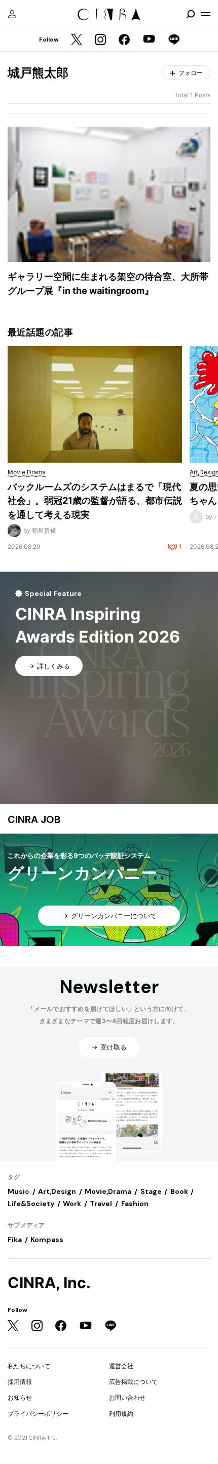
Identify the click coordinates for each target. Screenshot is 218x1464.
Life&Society (31, 1203)
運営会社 (121, 1366)
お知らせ (20, 1397)
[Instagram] (100, 40)
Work (72, 1203)
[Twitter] (76, 40)
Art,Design (57, 1191)
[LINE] (173, 40)
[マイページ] (12, 14)
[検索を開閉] (190, 14)
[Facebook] (124, 40)
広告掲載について (133, 1381)
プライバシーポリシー (38, 1413)
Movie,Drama (108, 1191)
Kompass (46, 1239)
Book (179, 1191)
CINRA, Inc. (49, 1283)
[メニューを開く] (205, 14)
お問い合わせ (127, 1397)
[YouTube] (149, 40)
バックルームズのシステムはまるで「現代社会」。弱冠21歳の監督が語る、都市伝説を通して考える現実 (95, 500)
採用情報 (20, 1381)
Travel (101, 1203)
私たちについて (29, 1366)
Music (18, 1191)
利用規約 (121, 1413)
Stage (151, 1191)
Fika (15, 1239)
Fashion (135, 1203)
